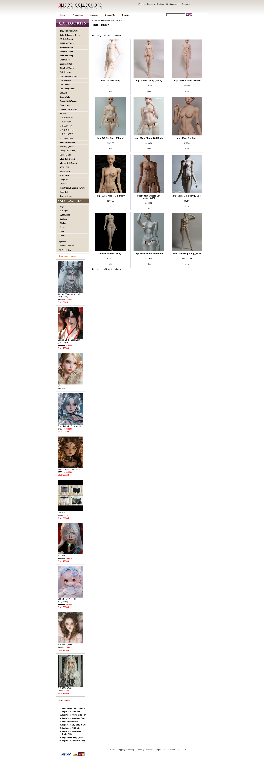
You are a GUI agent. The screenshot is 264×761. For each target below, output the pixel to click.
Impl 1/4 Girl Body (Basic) (73, 738)
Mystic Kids (65, 171)
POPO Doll (64, 175)
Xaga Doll (64, 192)
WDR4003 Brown (65, 645)
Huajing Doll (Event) (68, 109)
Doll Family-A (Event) (69, 76)
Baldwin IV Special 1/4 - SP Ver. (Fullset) (69, 295)
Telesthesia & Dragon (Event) (72, 188)
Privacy (149, 750)
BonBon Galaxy (66, 56)
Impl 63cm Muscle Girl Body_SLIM (148, 197)
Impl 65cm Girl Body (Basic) (187, 196)
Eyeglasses (65, 215)
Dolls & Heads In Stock (70, 35)
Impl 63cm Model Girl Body (73, 718)
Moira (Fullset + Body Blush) (69, 469)
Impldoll (104, 21)
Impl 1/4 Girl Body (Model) (187, 80)
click (110, 91)
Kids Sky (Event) (67, 147)
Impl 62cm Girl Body (71, 712)
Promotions (78, 15)
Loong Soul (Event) (68, 151)
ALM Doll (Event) (67, 43)
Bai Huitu (61, 556)
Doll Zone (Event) (67, 89)
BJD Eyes (64, 211)
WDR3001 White (65, 688)
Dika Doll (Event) (67, 68)
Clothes (63, 223)
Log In (149, 4)
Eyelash (63, 219)
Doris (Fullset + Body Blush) (69, 426)
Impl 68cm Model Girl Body (73, 741)
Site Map (171, 750)
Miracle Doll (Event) (68, 163)
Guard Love (65, 105)
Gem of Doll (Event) (68, 101)
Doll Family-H (65, 80)
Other (62, 231)
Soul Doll (63, 184)
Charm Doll (65, 60)
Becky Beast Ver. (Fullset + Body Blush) (69, 600)
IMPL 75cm (66, 122)
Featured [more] (67, 256)
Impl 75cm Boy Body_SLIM (74, 725)
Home (62, 15)
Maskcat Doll (65, 155)
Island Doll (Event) (67, 142)
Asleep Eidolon (66, 52)
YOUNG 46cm (67, 130)
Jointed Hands (67, 138)
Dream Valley (65, 97)
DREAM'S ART (67, 118)
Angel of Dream (66, 47)
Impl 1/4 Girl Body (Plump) (73, 708)
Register (160, 4)
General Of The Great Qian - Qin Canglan (69, 341)
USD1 (62, 235)
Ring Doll (64, 180)
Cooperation (160, 750)
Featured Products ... (67, 246)
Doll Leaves (65, 85)
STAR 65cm (66, 126)
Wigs (62, 207)
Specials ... (63, 242)
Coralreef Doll (66, 64)
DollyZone (64, 93)
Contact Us (110, 15)
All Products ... (65, 250)
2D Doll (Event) (66, 39)
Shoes (62, 227)
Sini (59, 386)
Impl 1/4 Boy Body (70, 721)
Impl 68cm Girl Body (71, 728)
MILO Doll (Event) (67, 159)
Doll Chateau (65, 72)
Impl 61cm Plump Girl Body (74, 715)
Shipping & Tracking (125, 750)
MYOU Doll (64, 167)
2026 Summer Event (68, 31)
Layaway (94, 15)
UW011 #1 (62, 513)
